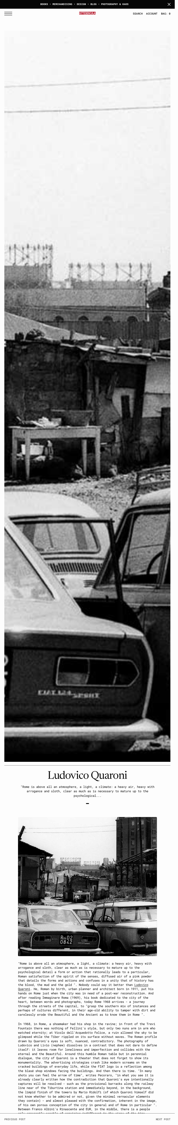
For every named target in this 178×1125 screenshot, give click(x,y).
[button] (9, 13)
